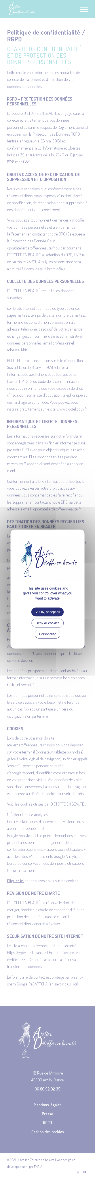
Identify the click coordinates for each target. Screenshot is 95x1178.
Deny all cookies (47, 623)
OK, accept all (49, 612)
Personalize (47, 634)
